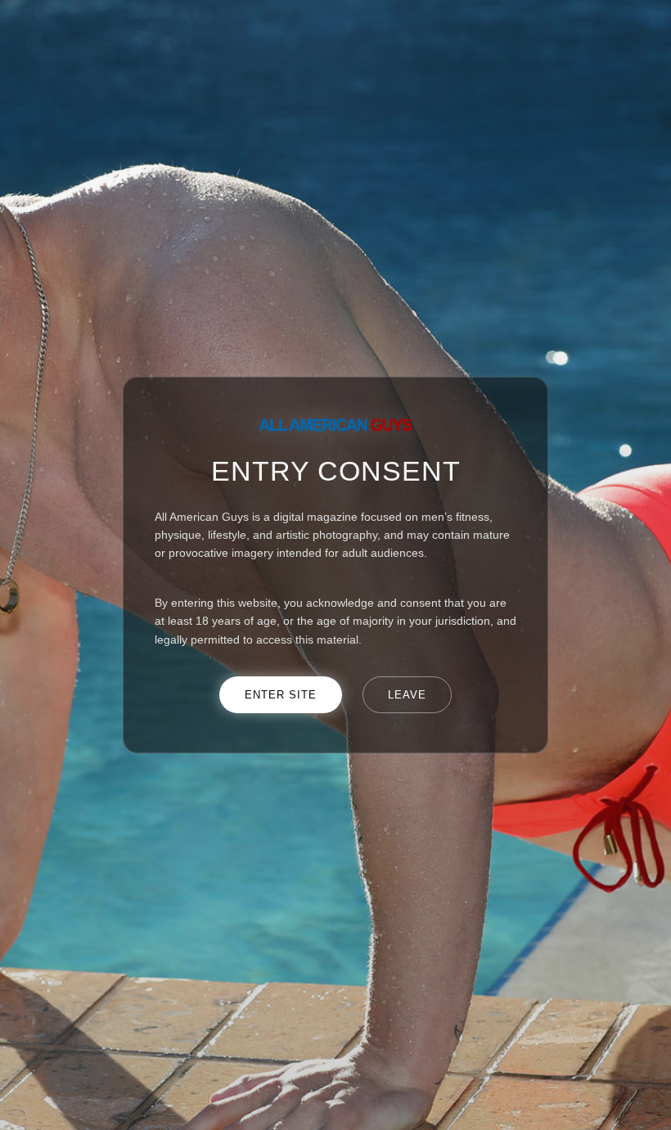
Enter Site (281, 695)
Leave (407, 695)
